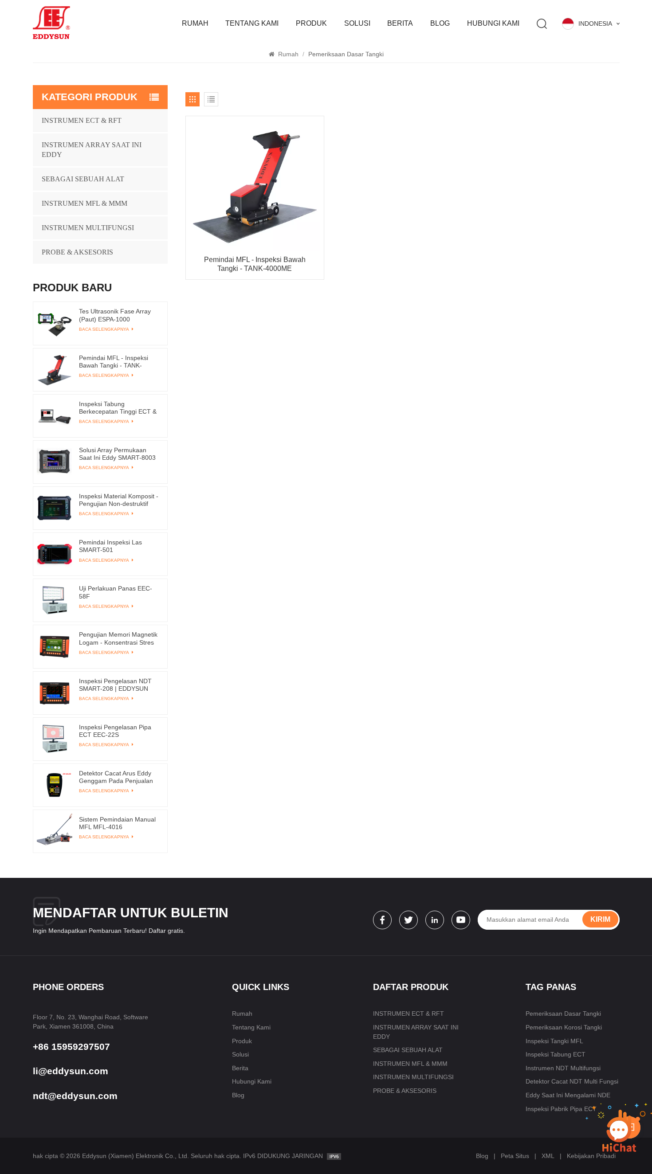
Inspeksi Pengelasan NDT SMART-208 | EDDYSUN (115, 684)
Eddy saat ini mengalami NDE (568, 1095)
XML (548, 1155)
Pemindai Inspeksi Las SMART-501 (110, 546)
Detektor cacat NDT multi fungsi (572, 1081)
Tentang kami (252, 23)
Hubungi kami (493, 23)
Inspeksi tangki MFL (554, 1041)
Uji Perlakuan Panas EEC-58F (115, 592)
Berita (400, 23)
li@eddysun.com (70, 1071)
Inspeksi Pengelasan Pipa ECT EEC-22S (115, 731)
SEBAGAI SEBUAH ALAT (83, 179)
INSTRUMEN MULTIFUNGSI (88, 227)
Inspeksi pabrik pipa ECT (561, 1108)
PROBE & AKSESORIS (77, 252)
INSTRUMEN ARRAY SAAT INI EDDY (91, 149)
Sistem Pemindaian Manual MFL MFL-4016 (117, 823)
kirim (600, 919)
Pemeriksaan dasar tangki (563, 1013)
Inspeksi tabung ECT (555, 1054)
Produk (311, 23)
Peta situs (515, 1155)
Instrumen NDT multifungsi (563, 1068)
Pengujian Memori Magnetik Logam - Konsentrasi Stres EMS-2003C (118, 638)
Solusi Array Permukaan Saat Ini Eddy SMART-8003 (117, 453)
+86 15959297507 (71, 1046)
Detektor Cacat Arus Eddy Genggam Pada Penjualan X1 (116, 777)
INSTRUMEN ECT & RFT (82, 120)
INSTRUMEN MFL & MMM (84, 203)
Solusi (357, 23)
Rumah (195, 23)
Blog (440, 23)
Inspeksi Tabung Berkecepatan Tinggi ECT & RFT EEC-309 (118, 407)
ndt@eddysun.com (75, 1096)
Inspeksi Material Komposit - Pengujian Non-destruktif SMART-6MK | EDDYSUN (118, 500)
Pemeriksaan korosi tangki (564, 1027)
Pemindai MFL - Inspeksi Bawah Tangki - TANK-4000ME (255, 264)
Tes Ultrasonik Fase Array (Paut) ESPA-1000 (115, 315)
